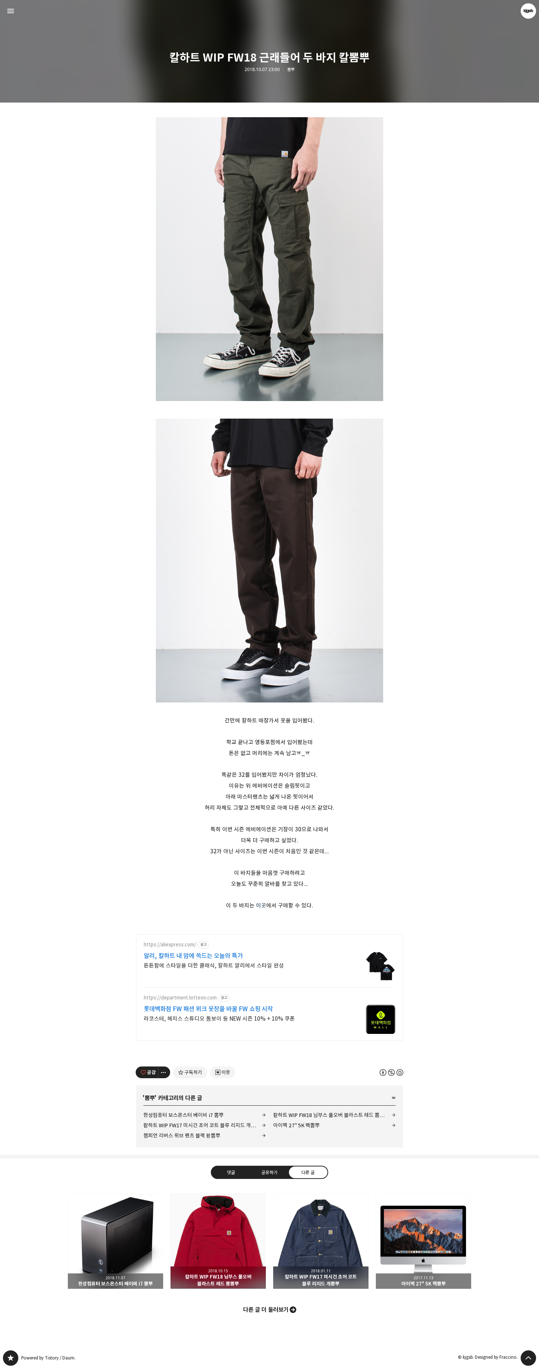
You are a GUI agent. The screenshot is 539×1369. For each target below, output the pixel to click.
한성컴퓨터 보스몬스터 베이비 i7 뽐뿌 (183, 1115)
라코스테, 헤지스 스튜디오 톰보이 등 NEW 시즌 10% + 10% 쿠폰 (219, 1018)
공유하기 (269, 1172)
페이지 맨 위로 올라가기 (528, 1358)
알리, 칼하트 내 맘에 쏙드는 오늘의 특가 (193, 956)
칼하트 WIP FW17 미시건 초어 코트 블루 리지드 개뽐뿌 (201, 1125)
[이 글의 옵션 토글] (164, 1072)
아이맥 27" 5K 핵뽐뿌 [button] (423, 1241)
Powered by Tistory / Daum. (48, 1358)
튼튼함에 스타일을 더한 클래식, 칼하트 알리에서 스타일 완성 (214, 965)
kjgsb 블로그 (10, 1358)
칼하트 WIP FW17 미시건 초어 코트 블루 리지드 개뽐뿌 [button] (320, 1241)
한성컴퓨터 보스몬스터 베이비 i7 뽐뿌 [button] (115, 1241)
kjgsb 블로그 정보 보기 (528, 11)
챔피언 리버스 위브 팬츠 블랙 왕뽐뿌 (181, 1135)
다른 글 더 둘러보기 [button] (266, 1309)
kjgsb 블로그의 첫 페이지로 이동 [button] (269, 11)
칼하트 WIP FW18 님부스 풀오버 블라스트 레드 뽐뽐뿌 (331, 1115)
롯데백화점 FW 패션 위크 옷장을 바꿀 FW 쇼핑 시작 (208, 1009)
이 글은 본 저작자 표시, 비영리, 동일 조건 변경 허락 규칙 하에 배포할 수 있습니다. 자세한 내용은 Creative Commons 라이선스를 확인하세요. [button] (391, 1072)
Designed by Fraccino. (496, 1357)
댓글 (231, 1172)
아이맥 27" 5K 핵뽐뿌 (296, 1125)
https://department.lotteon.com (180, 998)
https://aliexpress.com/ (170, 945)
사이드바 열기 (10, 11)
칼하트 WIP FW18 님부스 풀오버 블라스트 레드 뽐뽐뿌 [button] (218, 1241)
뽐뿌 (290, 69)
